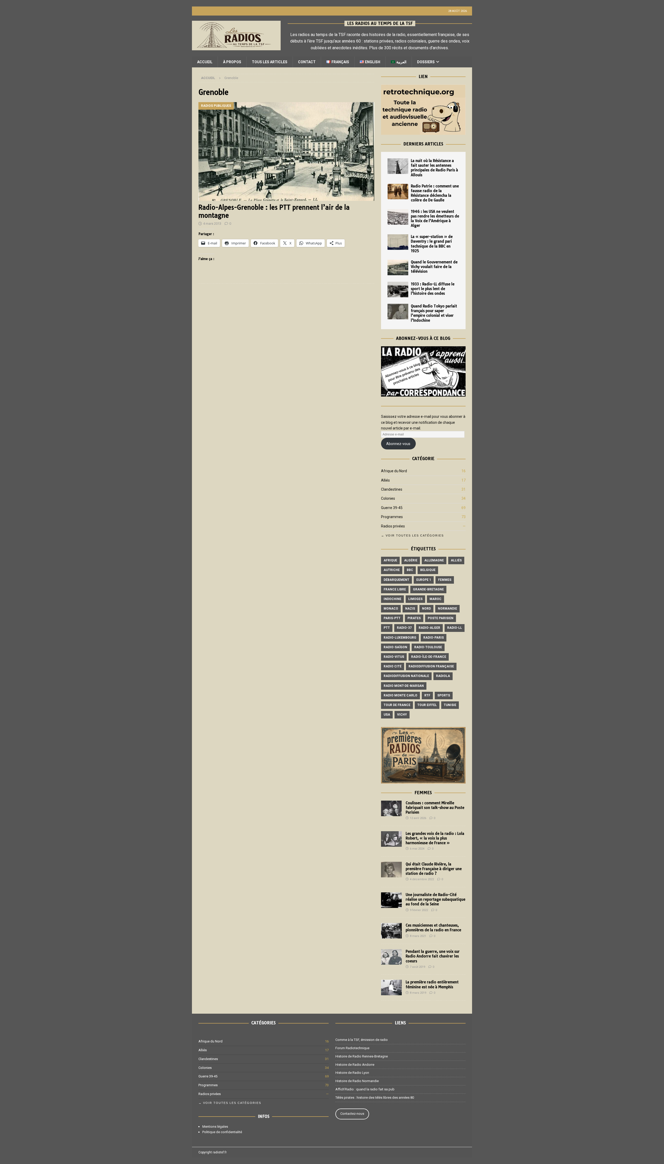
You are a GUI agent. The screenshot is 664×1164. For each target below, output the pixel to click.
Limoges (415, 599)
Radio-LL (454, 628)
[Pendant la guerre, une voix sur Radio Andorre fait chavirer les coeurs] (391, 957)
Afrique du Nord (394, 471)
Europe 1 (423, 580)
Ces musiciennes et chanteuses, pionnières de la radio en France (433, 927)
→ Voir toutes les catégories (412, 535)
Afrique (390, 560)
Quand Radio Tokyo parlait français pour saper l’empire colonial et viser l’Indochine (434, 313)
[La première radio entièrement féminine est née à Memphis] (391, 987)
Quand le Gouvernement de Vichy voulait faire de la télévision (434, 267)
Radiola (443, 676)
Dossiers (426, 62)
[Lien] (423, 132)
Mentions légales (215, 1126)
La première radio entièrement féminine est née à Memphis (432, 984)
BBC (410, 570)
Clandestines (391, 489)
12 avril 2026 (418, 818)
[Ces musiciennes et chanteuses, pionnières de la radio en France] (391, 931)
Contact (307, 62)
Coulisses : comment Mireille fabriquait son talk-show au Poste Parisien (435, 808)
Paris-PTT (392, 618)
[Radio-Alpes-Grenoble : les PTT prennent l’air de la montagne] (286, 151)
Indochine (392, 599)
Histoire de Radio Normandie (357, 1081)
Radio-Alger (429, 628)
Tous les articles (269, 62)
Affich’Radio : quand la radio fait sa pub (365, 1089)
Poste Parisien (440, 618)
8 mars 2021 (418, 936)
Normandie (447, 608)
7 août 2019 (417, 967)
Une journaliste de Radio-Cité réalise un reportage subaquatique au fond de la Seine (435, 899)
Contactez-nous (352, 1114)
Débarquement (396, 580)
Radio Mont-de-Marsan (404, 686)
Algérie (410, 560)
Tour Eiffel (427, 705)
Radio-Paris (433, 637)
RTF (427, 695)
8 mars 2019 (418, 992)
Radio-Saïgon (395, 647)
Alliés (385, 480)
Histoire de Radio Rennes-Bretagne (361, 1056)
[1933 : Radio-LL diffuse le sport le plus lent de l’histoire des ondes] (398, 289)
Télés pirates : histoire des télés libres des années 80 (374, 1097)
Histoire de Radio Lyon (352, 1073)
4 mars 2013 (212, 223)
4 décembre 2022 (422, 879)
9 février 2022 (419, 910)
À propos (232, 62)
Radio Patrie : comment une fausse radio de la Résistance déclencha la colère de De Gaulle (435, 193)
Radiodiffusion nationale (406, 676)
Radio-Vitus (394, 657)
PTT (387, 628)
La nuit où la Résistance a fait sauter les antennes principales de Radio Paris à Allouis (434, 167)
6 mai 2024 (417, 848)
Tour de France (397, 705)
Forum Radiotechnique (352, 1048)
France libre (395, 589)
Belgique (427, 570)
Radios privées (393, 526)
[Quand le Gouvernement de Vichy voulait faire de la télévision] (398, 267)
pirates (414, 618)
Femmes (444, 580)
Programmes (392, 517)
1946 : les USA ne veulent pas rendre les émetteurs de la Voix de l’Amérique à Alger (435, 218)
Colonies (388, 498)
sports (443, 695)
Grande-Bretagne (428, 589)
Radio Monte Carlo (400, 695)
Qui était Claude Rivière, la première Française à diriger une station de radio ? (434, 869)
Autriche (392, 570)
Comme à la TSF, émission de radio (361, 1040)
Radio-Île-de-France (428, 657)
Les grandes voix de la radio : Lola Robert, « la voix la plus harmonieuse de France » (435, 838)
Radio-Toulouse (428, 647)
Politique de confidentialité (222, 1132)
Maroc (435, 599)
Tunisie (450, 705)
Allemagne (434, 560)
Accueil (204, 62)
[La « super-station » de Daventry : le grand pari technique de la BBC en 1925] (398, 242)
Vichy (402, 714)
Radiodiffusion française (431, 666)
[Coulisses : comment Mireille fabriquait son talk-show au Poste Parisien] (391, 808)
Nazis (410, 608)
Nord (426, 608)
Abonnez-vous (398, 444)
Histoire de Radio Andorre (354, 1065)
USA (387, 714)
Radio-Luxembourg (400, 637)
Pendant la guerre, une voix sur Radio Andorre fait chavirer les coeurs (433, 956)
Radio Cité (393, 666)
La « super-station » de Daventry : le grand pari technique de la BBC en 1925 (432, 243)
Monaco (391, 608)
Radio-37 (404, 628)
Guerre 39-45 (392, 508)
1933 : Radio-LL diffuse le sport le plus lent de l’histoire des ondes (432, 289)
